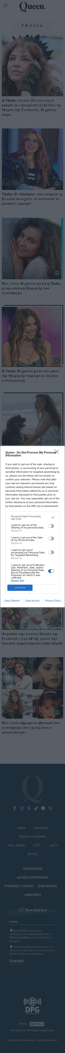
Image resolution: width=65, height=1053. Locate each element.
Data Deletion (12, 600)
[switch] (51, 526)
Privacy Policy (53, 600)
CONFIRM (20, 588)
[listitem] (32, 517)
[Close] (58, 452)
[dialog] (32, 526)
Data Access (32, 600)
